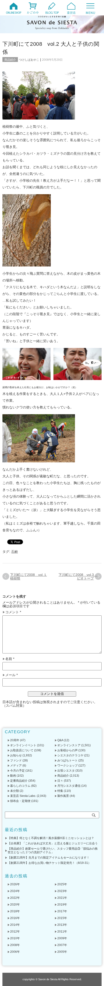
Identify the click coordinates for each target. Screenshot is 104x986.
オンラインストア (69, 745)
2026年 (15, 884)
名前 (9, 659)
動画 (13, 775)
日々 (60, 780)
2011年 (62, 931)
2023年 (62, 891)
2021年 (62, 897)
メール (11, 675)
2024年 (15, 891)
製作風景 (63, 796)
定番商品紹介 (19, 780)
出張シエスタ (66, 770)
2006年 (15, 951)
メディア (16, 765)
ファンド (16, 760)
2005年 (62, 951)
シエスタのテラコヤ (70, 755)
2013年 (62, 924)
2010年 (15, 938)
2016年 (15, 918)
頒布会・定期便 (20, 801)
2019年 (62, 904)
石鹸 (14, 551)
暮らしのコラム (20, 785)
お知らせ (16, 755)
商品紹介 (10, 59)
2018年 (15, 911)
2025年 (62, 884)
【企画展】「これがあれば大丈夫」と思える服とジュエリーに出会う (53, 843)
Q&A (60, 740)
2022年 (15, 897)
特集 (60, 791)
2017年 (62, 911)
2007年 (62, 945)
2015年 (62, 918)
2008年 (15, 945)
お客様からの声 (67, 750)
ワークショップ (67, 765)
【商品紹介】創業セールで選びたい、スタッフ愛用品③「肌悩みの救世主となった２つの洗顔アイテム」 (53, 850)
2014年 (15, 924)
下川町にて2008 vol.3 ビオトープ (78, 576)
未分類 (14, 791)
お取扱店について (21, 750)
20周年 (14, 740)
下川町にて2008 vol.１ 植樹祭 (28, 576)
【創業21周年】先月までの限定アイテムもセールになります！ (48, 857)
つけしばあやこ (29, 59)
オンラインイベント (23, 745)
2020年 (15, 904)
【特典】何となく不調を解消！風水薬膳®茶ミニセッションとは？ (51, 838)
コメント (13, 612)
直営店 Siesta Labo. (23, 796)
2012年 (15, 931)
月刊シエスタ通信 (69, 785)
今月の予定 (17, 770)
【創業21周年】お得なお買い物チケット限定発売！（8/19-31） (49, 863)
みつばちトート (67, 760)
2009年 (62, 938)
